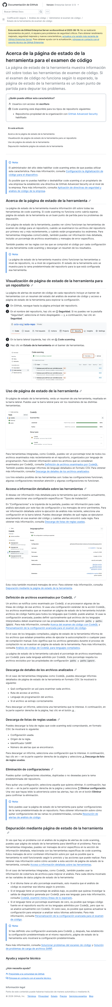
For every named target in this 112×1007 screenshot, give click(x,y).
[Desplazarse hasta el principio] (105, 1001)
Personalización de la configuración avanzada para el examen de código (46, 627)
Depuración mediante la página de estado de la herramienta (39, 588)
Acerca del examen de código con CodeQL (74, 624)
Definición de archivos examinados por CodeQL (71, 464)
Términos (31, 996)
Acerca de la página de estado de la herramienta (46, 201)
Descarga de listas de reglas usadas (65, 521)
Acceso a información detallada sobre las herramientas (44, 489)
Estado (54, 996)
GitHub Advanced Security (83, 113)
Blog (91, 996)
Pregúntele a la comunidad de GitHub (26, 974)
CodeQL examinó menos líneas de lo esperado (46, 897)
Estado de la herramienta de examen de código (29, 21)
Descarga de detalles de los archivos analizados (62, 471)
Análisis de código (37, 18)
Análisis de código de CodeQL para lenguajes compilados (48, 647)
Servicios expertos (78, 996)
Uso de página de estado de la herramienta (42, 391)
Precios (63, 996)
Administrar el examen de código (65, 18)
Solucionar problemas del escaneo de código (66, 945)
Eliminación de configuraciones (28, 769)
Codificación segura (16, 18)
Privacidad (43, 996)
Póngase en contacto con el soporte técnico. (30, 978)
